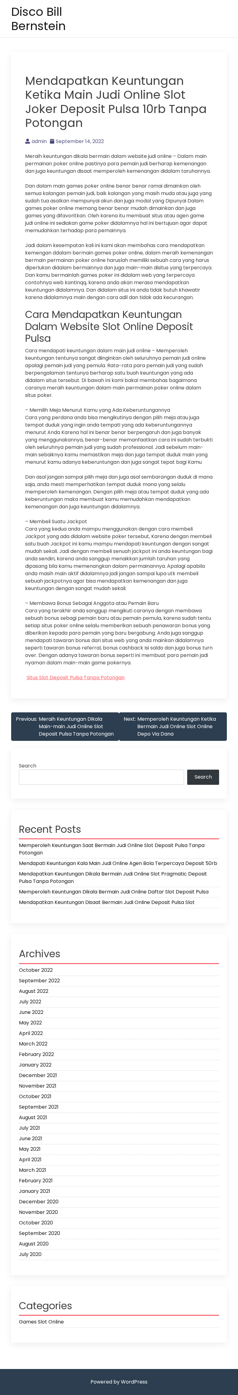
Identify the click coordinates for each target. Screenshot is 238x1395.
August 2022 (33, 991)
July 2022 (30, 1001)
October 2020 (36, 1222)
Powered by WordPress (119, 1381)
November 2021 (37, 1085)
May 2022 (30, 1022)
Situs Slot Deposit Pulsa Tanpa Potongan (76, 677)
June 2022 (31, 1012)
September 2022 (39, 980)
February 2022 (36, 1054)
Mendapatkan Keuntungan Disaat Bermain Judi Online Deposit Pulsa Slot (107, 902)
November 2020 (38, 1212)
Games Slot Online (41, 1321)
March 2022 (33, 1043)
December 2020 (39, 1201)
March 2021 (32, 1170)
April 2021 (30, 1159)
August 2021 (33, 1117)
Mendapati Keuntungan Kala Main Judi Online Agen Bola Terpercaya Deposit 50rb (118, 863)
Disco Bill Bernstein (38, 18)
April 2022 (31, 1033)
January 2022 (35, 1064)
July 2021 (29, 1128)
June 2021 (30, 1138)
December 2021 (38, 1075)
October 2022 (36, 970)
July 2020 (30, 1254)
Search (27, 765)
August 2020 (34, 1243)
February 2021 (36, 1180)
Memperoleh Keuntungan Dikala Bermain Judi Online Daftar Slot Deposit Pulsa (114, 891)
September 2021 (39, 1106)
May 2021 (30, 1149)
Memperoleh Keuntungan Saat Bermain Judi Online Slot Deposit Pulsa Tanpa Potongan (112, 849)
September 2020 (39, 1233)
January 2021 (34, 1191)
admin (39, 141)
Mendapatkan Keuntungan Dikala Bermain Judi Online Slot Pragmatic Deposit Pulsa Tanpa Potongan (113, 877)
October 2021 (35, 1096)
